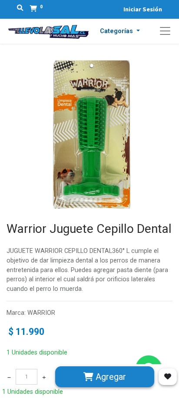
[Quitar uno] (9, 377)
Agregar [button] (109, 377)
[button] (120, 31)
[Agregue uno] (44, 377)
